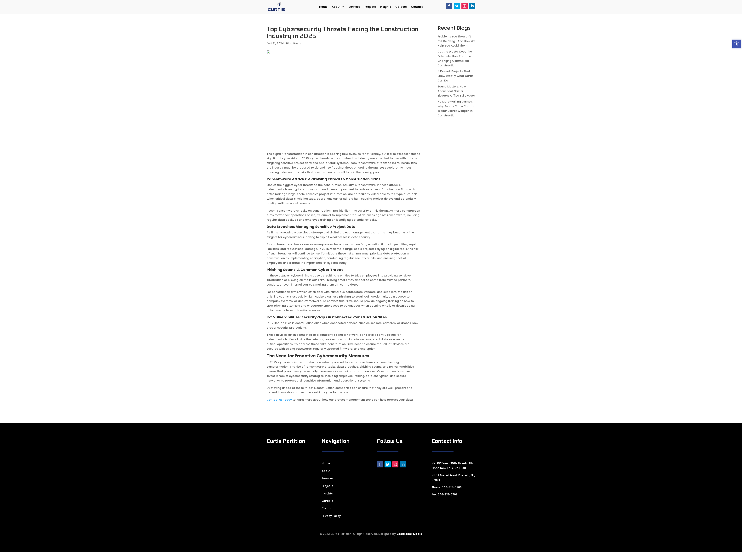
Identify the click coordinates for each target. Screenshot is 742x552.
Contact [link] (417, 7)
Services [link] (354, 7)
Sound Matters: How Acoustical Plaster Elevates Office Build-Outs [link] (456, 91)
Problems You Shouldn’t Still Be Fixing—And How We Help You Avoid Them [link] (456, 41)
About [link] (336, 7)
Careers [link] (401, 7)
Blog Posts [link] (293, 43)
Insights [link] (385, 7)
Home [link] (323, 7)
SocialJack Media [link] (409, 534)
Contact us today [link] (279, 400)
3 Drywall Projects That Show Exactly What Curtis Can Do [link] (455, 75)
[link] (736, 44)
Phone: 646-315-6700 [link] (447, 487)
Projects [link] (370, 7)
